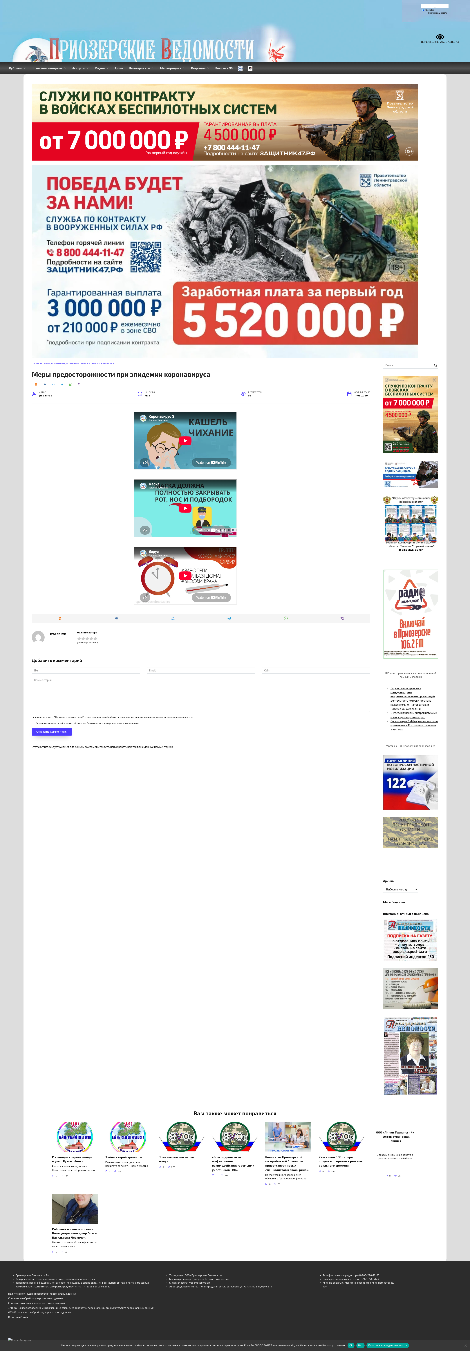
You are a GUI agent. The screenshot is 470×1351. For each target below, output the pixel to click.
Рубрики (15, 68)
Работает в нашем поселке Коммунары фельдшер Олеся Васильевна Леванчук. (74, 1233)
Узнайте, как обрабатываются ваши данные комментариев (136, 746)
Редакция (198, 68)
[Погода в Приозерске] (435, 6)
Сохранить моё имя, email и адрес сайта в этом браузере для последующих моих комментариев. (87, 723)
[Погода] (428, 10)
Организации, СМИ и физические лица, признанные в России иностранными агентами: (414, 725)
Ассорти (78, 68)
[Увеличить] (433, 465)
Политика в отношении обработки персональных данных (42, 1293)
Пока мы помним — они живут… (176, 1159)
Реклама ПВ (224, 68)
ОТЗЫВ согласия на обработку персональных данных (39, 1312)
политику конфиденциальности (174, 716)
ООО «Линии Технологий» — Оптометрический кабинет (395, 1136)
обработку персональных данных (124, 716)
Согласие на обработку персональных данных (35, 1298)
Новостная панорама (47, 68)
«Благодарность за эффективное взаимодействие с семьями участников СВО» (233, 1163)
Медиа (100, 68)
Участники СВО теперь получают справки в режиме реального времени (341, 1161)
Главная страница (42, 363)
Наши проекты (139, 68)
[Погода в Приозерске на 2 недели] (438, 13)
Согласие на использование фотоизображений (36, 1303)
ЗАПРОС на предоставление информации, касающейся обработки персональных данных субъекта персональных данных (80, 1307)
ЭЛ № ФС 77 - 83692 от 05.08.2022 (91, 1286)
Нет (360, 1345)
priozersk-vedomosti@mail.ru (194, 1282)
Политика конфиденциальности (387, 1345)
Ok (351, 1345)
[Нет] (465, 1345)
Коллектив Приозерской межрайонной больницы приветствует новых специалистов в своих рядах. (287, 1163)
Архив (119, 68)
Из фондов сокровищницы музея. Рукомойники (72, 1159)
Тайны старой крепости (123, 1157)
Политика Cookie (18, 1317)
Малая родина (170, 68)
